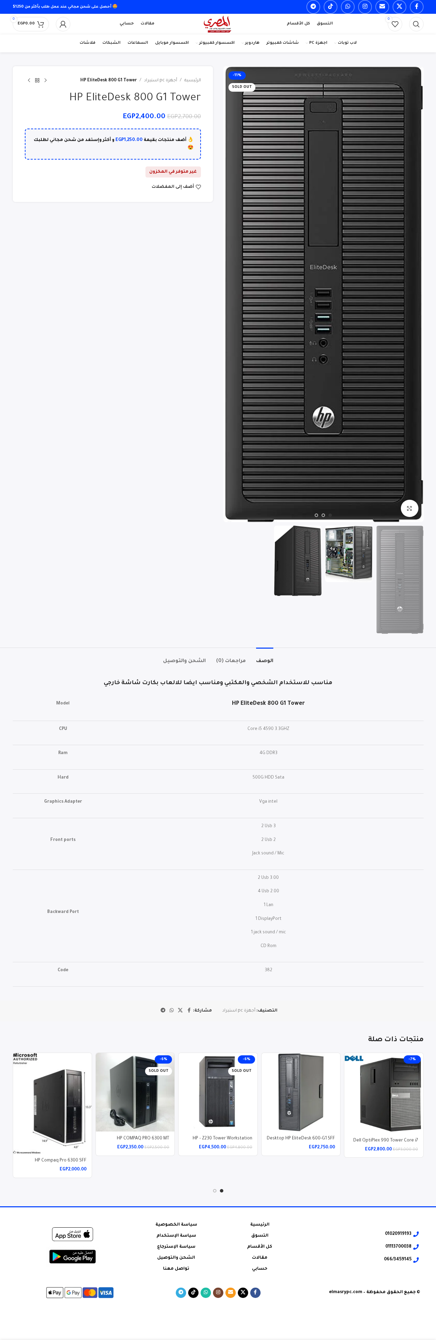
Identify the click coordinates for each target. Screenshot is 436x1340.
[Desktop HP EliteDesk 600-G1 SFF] (301, 1092)
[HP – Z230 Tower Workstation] (218, 1092)
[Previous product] (45, 81)
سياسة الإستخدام (176, 1236)
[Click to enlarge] (409, 508)
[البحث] (416, 24)
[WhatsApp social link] (348, 7)
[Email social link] (382, 7)
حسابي (259, 1269)
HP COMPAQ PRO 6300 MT (143, 1138)
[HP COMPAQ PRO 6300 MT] (135, 1092)
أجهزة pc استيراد (160, 80)
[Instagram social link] (365, 7)
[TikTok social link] (330, 7)
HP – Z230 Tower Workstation (222, 1138)
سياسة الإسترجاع (176, 1247)
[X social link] (399, 7)
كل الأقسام (259, 1247)
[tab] (264, 658)
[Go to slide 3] (316, 515)
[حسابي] (63, 24)
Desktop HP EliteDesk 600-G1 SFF (301, 1138)
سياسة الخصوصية (176, 1224)
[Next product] (29, 81)
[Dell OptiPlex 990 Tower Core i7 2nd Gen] (383, 1093)
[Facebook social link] (417, 7)
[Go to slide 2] (323, 515)
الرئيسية (192, 80)
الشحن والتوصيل (176, 1258)
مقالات (259, 1258)
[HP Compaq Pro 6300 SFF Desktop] (52, 1103)
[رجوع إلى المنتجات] (37, 81)
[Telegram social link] (313, 7)
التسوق (259, 1236)
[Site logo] (218, 24)
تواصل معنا (176, 1269)
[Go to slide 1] (330, 515)
